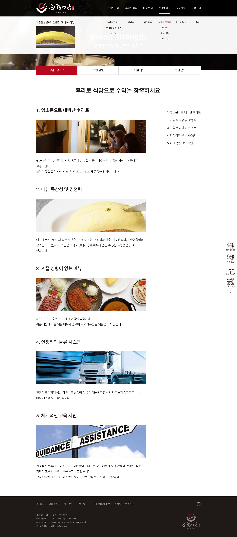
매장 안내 (148, 8)
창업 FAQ (81, 504)
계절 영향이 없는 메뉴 (183, 128)
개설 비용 (164, 33)
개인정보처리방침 (103, 504)
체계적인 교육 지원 (181, 143)
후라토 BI (40, 504)
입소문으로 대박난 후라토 (185, 112)
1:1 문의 (196, 22)
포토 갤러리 (54, 504)
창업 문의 (164, 39)
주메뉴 (131, 22)
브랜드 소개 (113, 8)
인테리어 (113, 33)
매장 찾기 (68, 504)
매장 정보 (148, 22)
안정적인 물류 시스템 (182, 135)
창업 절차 (164, 28)
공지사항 (180, 8)
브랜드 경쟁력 (164, 22)
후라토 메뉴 (131, 8)
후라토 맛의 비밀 (113, 28)
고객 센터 (196, 8)
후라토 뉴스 (181, 22)
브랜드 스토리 (113, 22)
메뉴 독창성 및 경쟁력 (183, 120)
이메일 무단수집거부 (124, 504)
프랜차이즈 (164, 8)
